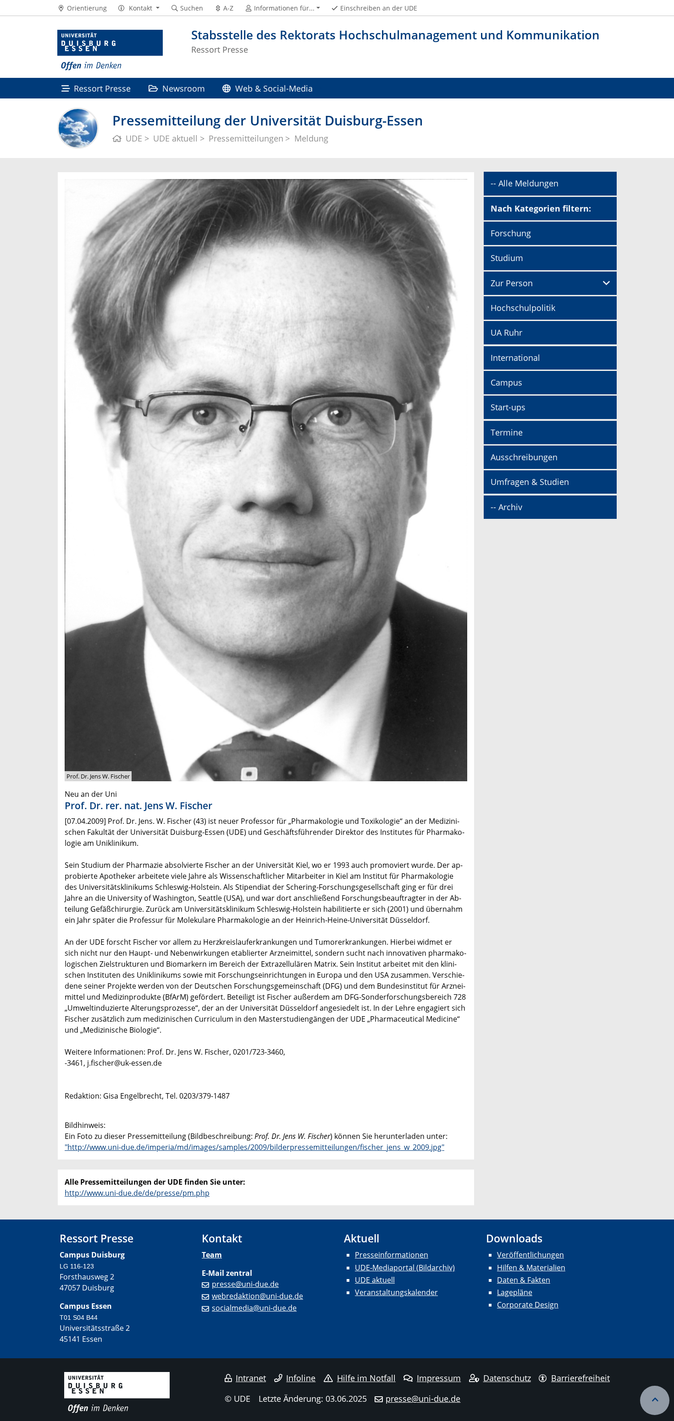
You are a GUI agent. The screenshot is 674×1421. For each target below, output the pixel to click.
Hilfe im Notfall (366, 1377)
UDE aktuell (375, 1280)
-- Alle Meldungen (524, 183)
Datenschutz (507, 1377)
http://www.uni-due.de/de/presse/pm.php (137, 1193)
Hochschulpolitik (523, 307)
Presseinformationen (391, 1255)
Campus (506, 382)
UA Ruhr (506, 332)
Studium (507, 257)
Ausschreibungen (524, 457)
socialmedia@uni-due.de (254, 1308)
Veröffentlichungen (530, 1255)
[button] (139, 8)
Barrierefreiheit (580, 1377)
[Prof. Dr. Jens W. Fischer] (266, 479)
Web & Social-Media (274, 88)
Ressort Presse (102, 88)
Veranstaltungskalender (396, 1292)
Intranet (251, 1377)
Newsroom (183, 88)
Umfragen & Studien (530, 481)
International (515, 357)
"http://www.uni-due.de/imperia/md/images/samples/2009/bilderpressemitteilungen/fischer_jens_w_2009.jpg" (254, 1147)
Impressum (439, 1377)
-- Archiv (506, 506)
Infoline (300, 1377)
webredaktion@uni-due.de (257, 1296)
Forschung (511, 233)
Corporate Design (527, 1305)
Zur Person (512, 283)
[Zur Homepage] (110, 50)
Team (212, 1255)
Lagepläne (514, 1292)
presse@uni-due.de (245, 1284)
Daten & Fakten (523, 1280)
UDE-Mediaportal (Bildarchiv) (405, 1268)
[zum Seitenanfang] (654, 1400)
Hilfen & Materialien (531, 1268)
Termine (507, 432)
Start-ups (508, 407)
